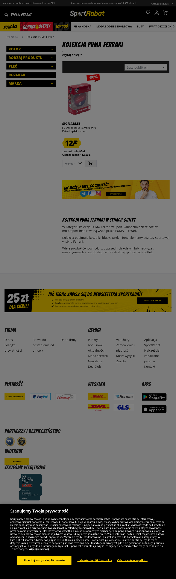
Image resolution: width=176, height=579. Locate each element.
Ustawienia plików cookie (94, 560)
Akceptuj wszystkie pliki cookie (44, 560)
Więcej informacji (39, 548)
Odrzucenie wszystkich (132, 560)
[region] (88, 541)
